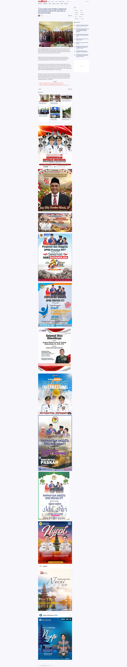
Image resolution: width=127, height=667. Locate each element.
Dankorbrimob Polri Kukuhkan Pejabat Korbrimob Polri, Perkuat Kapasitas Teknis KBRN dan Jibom (82, 47)
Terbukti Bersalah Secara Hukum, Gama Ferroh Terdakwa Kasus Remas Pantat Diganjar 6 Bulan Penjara (82, 55)
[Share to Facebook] (68, 15)
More (68, 1)
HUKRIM (53, 3)
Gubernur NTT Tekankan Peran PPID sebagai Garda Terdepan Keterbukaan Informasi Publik (53, 85)
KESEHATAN (76, 12)
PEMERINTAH (45, 3)
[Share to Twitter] (70, 15)
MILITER (61, 3)
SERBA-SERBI (77, 18)
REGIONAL (66, 3)
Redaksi (41, 15)
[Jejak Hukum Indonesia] (42, 1)
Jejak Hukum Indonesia (44, 665)
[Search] (86, 1)
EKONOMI (76, 10)
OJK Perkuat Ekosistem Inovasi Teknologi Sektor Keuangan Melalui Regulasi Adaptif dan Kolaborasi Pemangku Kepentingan (82, 30)
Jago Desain (57, 665)
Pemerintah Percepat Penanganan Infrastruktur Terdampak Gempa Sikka (82, 51)
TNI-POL (57, 3)
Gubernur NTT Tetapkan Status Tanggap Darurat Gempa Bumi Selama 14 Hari (51, 84)
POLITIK (50, 3)
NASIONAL (40, 3)
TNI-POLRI (82, 18)
